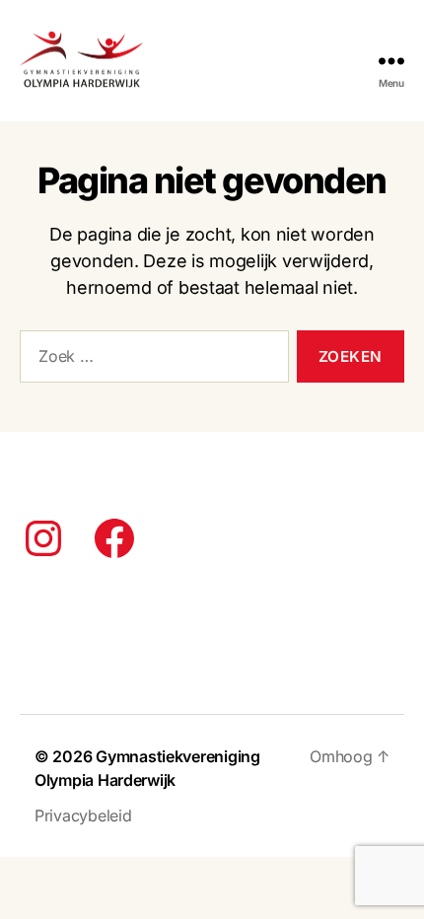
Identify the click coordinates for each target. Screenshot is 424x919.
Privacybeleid (83, 815)
